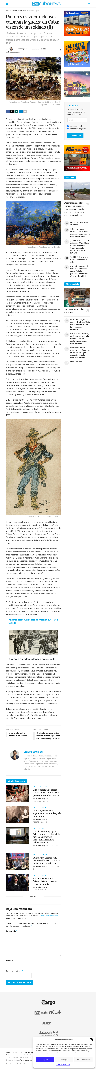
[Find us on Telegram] (20, 1063)
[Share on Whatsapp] (16, 111)
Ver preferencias (83, 1059)
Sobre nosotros (11, 1052)
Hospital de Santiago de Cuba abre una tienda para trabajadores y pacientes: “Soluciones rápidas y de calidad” (79, 271)
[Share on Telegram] (21, 111)
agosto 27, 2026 (39, 801)
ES (85, 3)
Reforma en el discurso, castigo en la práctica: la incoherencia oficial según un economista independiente (79, 339)
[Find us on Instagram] (17, 1063)
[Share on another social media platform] (25, 111)
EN (89, 3)
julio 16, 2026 (54, 846)
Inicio (7, 11)
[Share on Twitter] (12, 111)
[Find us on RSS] (24, 1063)
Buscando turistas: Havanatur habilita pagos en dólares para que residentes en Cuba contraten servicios (80, 353)
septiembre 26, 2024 (39, 49)
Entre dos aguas (33, 11)
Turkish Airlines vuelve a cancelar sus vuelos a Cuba (79, 259)
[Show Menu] (7, 3)
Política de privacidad (63, 1065)
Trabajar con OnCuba (28, 1052)
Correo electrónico (14, 971)
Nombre (10, 960)
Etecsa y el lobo (76, 362)
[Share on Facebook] (8, 111)
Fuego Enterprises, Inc (27, 1060)
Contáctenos (31, 1055)
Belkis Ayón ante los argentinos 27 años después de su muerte (47, 813)
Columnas (22, 11)
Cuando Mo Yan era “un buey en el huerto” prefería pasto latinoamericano (46, 860)
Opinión (14, 11)
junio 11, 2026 (38, 890)
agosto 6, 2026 (38, 822)
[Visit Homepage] (46, 3)
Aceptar (45, 1059)
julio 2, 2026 (54, 866)
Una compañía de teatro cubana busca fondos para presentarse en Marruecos (46, 792)
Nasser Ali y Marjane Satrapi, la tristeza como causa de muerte (45, 881)
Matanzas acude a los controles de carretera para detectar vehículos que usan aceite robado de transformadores (74, 209)
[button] (91, 1040)
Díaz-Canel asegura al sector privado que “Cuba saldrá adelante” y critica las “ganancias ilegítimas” (80, 324)
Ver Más (33, 896)
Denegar (64, 1059)
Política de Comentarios (49, 916)
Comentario (11, 931)
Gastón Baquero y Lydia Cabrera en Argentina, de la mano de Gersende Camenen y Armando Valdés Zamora (46, 837)
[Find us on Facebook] (6, 1063)
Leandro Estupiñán (20, 49)
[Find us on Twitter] (10, 1063)
